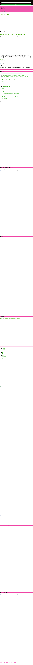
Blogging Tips (4, 348)
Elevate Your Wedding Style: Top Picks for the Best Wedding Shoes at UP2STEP (13, 75)
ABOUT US (4, 6)
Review (3, 84)
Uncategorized (4, 358)
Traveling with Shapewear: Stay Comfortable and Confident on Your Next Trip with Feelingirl (15, 76)
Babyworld (3, 98)
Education (3, 349)
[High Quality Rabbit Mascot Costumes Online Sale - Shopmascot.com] (10, 318)
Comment (2, 59)
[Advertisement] (16, 23)
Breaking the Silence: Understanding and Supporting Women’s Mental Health (12, 74)
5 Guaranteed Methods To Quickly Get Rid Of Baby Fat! (10, 93)
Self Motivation (4, 357)
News (3, 355)
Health (3, 81)
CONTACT (3, 8)
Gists (2, 353)
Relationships (4, 356)
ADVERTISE (4, 7)
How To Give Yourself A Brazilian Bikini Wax (8, 79)
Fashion (5, 351)
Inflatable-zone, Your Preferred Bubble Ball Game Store (12, 34)
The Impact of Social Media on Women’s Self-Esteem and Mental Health (12, 73)
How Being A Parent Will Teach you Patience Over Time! (10, 96)
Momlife (6, 98)
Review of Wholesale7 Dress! (6, 86)
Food (2, 352)
